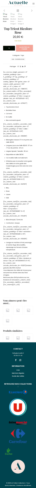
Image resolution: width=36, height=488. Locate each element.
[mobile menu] (33, 3)
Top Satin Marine (15, 332)
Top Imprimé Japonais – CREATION (27, 332)
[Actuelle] (18, 3)
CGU (18, 370)
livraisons (6, 280)
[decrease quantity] (5, 48)
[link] (18, 467)
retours (14, 280)
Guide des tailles (18, 376)
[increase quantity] (13, 48)
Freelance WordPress (24, 485)
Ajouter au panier (24, 48)
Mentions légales (18, 373)
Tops (22, 55)
